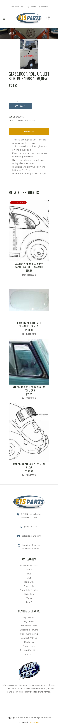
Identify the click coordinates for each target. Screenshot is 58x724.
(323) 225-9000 (31, 526)
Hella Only (29, 582)
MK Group (34, 722)
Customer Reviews (29, 634)
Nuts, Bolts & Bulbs (29, 590)
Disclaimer (29, 642)
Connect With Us (29, 638)
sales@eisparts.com (31, 536)
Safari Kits (29, 594)
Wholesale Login (17, 7)
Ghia (29, 578)
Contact (29, 654)
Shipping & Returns (29, 630)
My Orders (31, 7)
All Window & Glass (26, 120)
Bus (29, 574)
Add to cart (20, 106)
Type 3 (29, 602)
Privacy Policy (29, 646)
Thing (29, 598)
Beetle (29, 569)
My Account (43, 7)
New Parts (29, 586)
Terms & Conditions (29, 650)
